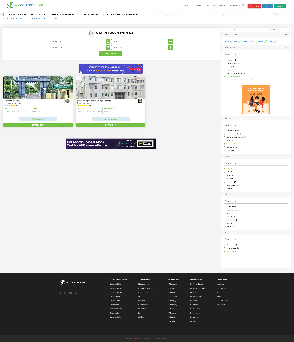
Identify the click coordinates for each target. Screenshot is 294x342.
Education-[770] (231, 150)
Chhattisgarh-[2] (232, 220)
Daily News (221, 305)
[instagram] (65, 293)
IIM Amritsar (195, 292)
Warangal (270, 41)
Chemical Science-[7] (233, 63)
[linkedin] (76, 293)
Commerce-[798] (232, 147)
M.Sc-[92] (229, 172)
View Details (38, 119)
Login (267, 6)
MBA (186, 5)
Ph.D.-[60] (229, 178)
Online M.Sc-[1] (231, 188)
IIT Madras (172, 292)
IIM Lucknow (195, 313)
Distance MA (115, 296)
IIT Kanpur (172, 313)
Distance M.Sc (115, 317)
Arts (139, 296)
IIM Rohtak (194, 321)
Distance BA (114, 313)
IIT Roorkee (172, 284)
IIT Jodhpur (172, 296)
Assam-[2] (230, 213)
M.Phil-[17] (229, 175)
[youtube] (70, 293)
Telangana (47, 18)
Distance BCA (115, 305)
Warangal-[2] (231, 251)
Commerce (143, 305)
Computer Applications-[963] (236, 137)
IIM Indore (194, 300)
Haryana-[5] (230, 227)
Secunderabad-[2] (232, 248)
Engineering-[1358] (232, 130)
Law (139, 313)
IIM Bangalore (195, 296)
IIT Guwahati (173, 288)
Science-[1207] (231, 144)
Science (221, 5)
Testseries (254, 6)
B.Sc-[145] (229, 169)
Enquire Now (110, 53)
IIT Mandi (171, 317)
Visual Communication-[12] (235, 73)
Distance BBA (115, 300)
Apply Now (39, 125)
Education (210, 5)
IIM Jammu (194, 305)
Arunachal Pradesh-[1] (233, 210)
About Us (220, 284)
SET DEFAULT (273, 30)
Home (5, 18)
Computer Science (33, 18)
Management (143, 284)
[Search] (243, 5)
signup (280, 6)
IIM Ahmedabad (196, 284)
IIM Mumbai (194, 317)
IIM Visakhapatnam (197, 288)
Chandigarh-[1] (231, 217)
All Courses (233, 5)
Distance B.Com (116, 309)
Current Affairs (223, 300)
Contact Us (221, 288)
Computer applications (147, 288)
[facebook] (60, 293)
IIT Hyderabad (173, 321)
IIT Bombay (172, 305)
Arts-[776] (229, 140)
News (219, 296)
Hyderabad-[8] (231, 245)
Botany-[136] (230, 70)
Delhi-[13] (229, 223)
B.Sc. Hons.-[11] (231, 182)
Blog (218, 292)
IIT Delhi (171, 309)
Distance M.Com (116, 292)
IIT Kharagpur (173, 300)
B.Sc (21, 18)
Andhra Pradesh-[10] (233, 207)
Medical (141, 317)
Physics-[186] (231, 60)
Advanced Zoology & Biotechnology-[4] (239, 80)
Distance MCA (115, 288)
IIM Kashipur (195, 309)
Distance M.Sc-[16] (232, 185)
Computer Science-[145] (234, 77)
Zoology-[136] (231, 67)
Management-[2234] (233, 134)
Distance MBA (115, 284)
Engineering (197, 5)
